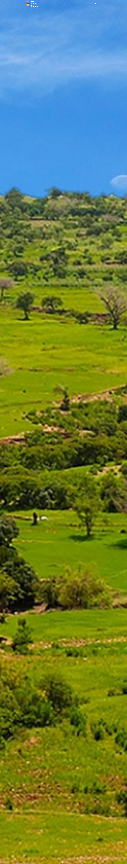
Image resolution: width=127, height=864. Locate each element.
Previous (3, 432)
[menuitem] (59, 4)
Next (124, 432)
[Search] (102, 4)
